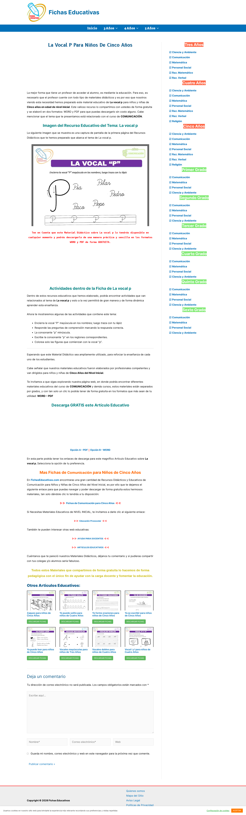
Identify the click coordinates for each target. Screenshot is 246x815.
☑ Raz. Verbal (177, 77)
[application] (116, 28)
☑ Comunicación (179, 57)
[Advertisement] (90, 71)
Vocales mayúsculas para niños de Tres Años (74, 650)
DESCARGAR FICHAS (37, 621)
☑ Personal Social (180, 67)
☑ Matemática (178, 62)
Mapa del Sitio (135, 795)
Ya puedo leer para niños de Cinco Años (40, 650)
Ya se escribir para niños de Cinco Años (138, 614)
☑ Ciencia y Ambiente (182, 52)
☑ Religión (175, 121)
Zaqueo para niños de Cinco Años (39, 614)
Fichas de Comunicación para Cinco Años (90, 503)
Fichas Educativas (74, 12)
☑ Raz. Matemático (181, 72)
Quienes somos (135, 790)
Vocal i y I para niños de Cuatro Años (137, 650)
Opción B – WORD (100, 449)
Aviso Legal (133, 800)
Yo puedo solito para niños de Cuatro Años (71, 614)
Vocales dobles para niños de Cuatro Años (104, 650)
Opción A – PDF (79, 449)
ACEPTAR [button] (237, 810)
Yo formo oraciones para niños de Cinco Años (105, 614)
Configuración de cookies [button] (218, 810)
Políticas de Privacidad (139, 805)
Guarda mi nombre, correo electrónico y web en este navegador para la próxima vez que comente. (90, 753)
